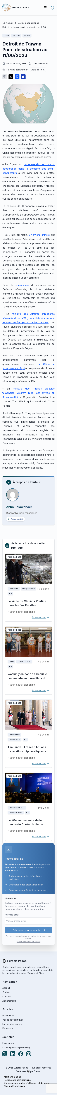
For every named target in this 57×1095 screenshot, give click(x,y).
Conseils (6, 996)
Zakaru (37, 1071)
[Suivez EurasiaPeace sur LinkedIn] (12, 1053)
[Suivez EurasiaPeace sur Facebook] (20, 1053)
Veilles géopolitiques (12, 1019)
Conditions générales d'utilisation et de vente (27, 1083)
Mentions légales (12, 1077)
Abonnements (9, 1000)
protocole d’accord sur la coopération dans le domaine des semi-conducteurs (28, 168)
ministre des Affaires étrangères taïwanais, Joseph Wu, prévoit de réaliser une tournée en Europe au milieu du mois (28, 318)
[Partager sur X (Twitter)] (11, 76)
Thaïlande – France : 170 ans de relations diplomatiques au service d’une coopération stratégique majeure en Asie (28, 753)
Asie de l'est (38, 69)
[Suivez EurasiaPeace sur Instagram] (28, 1053)
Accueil (9, 23)
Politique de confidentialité (17, 1080)
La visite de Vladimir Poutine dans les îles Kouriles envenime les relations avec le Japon (28, 608)
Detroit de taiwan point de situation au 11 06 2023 (25, 27)
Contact (6, 992)
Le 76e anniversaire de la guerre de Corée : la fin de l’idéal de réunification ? (25, 824)
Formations (7, 1028)
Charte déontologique (15, 1086)
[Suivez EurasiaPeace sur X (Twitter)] (4, 1053)
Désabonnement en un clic (28, 941)
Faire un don (8, 1043)
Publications (8, 1015)
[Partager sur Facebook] (23, 76)
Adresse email (12, 914)
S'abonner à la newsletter (26, 930)
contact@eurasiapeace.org (16, 1047)
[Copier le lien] (4, 76)
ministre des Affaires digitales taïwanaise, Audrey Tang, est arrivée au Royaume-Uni (28, 393)
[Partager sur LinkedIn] (17, 76)
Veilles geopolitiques (28, 23)
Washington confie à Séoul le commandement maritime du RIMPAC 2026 (27, 678)
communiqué (22, 285)
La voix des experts (12, 1024)
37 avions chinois (39, 234)
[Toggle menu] (45, 8)
